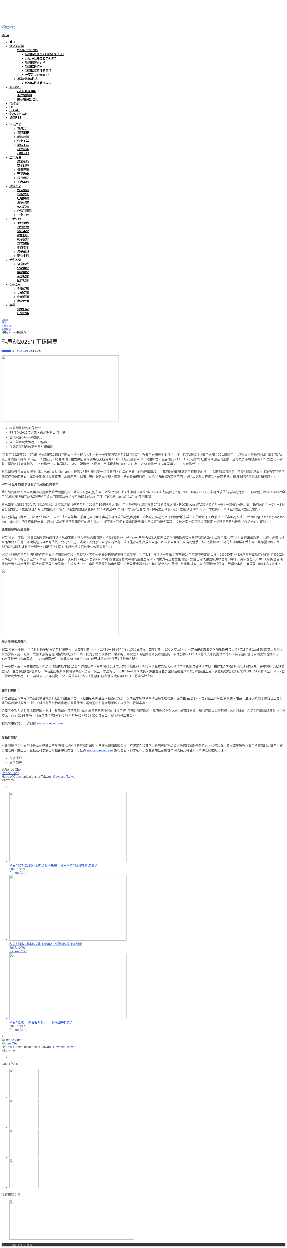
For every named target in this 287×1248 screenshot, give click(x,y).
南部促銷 (23, 301)
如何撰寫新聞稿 (27, 50)
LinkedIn (14, 110)
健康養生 (23, 247)
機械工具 (23, 145)
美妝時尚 (23, 223)
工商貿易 (15, 157)
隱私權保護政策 (27, 99)
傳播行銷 (23, 169)
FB (11, 107)
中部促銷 (23, 296)
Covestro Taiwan (64, 776)
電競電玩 (23, 132)
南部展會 (23, 276)
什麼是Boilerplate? (37, 74)
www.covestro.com (50, 723)
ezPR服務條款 (26, 91)
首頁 (12, 42)
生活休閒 (15, 218)
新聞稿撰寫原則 (35, 62)
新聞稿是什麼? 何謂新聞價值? (44, 54)
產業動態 (23, 161)
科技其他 (23, 153)
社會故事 (23, 313)
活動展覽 (15, 260)
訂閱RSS (15, 117)
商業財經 (23, 165)
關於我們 (15, 87)
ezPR (5, 1244)
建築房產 (23, 173)
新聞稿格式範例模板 (38, 83)
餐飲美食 (23, 231)
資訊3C (22, 128)
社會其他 (23, 214)
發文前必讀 (16, 46)
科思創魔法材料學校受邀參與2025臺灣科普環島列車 (45, 944)
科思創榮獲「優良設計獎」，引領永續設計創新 (41, 1022)
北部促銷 (23, 292)
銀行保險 (23, 177)
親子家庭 (23, 239)
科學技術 (23, 149)
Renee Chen (22, 351)
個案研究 (23, 309)
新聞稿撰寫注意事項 (38, 70)
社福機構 (23, 198)
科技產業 (15, 124)
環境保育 (23, 202)
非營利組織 (24, 210)
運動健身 (23, 235)
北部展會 (23, 268)
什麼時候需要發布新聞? (40, 58)
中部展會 (23, 272)
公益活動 (23, 206)
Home (5, 319)
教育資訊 (23, 190)
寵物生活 (23, 255)
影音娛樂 (23, 243)
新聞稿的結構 (34, 66)
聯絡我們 (15, 103)
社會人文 (15, 186)
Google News (18, 113)
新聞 (4, 322)
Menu (5, 35)
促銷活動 (15, 284)
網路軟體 (23, 136)
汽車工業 (23, 141)
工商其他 (23, 182)
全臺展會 (23, 264)
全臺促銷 (23, 288)
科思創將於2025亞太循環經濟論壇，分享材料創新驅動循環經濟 (53, 865)
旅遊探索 (23, 227)
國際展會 (23, 280)
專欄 (12, 305)
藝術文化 (23, 194)
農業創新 (23, 251)
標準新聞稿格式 (27, 78)
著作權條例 (24, 95)
